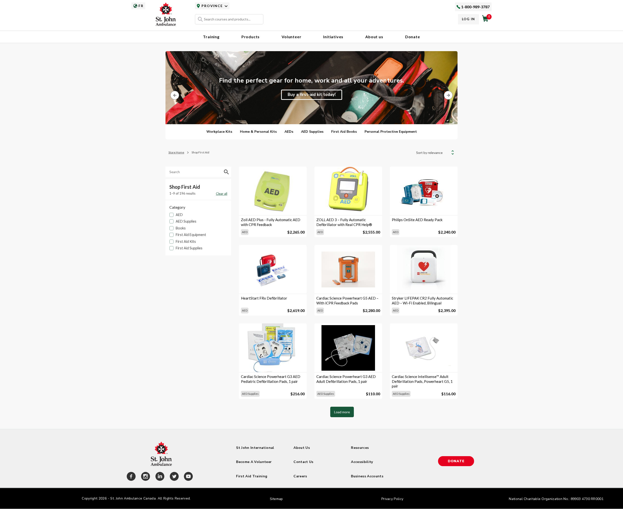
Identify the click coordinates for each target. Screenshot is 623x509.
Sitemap (276, 499)
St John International (255, 447)
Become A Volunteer (254, 462)
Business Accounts (367, 476)
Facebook (130, 477)
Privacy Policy (392, 499)
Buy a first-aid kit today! (312, 94)
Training (211, 36)
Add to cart (272, 207)
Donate (412, 36)
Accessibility (362, 462)
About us (374, 36)
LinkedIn (159, 477)
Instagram (144, 477)
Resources (360, 447)
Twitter (173, 477)
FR (140, 6)
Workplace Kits (219, 131)
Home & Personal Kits (258, 131)
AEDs (288, 131)
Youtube (187, 477)
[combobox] (229, 19)
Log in (468, 19)
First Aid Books (344, 131)
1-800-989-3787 (475, 6)
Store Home (176, 152)
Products (250, 36)
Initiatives (333, 36)
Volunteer (291, 36)
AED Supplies (312, 131)
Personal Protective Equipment (391, 131)
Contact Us (303, 462)
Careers (300, 476)
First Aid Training (251, 476)
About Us (301, 447)
